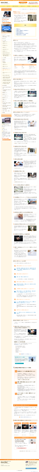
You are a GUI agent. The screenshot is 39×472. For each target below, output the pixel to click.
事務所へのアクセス (5, 66)
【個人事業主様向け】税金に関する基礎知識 (7, 90)
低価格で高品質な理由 (17, 459)
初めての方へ (4, 38)
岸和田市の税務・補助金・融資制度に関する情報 (7, 106)
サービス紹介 (4, 40)
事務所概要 (4, 62)
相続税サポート (5, 47)
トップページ (4, 34)
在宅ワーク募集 (29, 459)
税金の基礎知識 (5, 85)
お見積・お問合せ (33, 459)
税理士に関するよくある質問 (21, 34)
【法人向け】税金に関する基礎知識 (7, 87)
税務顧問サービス (18, 344)
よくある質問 (4, 57)
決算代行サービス (5, 43)
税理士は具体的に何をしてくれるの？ (22, 33)
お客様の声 (4, 59)
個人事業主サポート (5, 45)
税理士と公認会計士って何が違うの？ (22, 30)
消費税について (5, 99)
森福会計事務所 (4, 462)
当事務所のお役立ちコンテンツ (7, 68)
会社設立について (5, 94)
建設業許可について (5, 97)
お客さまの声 (21, 459)
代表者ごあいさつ (5, 64)
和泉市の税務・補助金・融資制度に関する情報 (7, 108)
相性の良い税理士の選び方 (6, 75)
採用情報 (4, 112)
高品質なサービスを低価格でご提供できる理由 (7, 36)
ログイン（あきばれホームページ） (34, 471)
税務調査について (5, 92)
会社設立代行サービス (5, 49)
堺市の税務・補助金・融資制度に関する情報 (7, 103)
